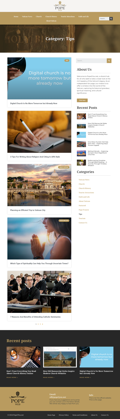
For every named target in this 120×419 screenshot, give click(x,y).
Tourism (82, 218)
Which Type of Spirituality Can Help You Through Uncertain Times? (39, 263)
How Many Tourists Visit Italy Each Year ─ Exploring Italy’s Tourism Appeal (98, 143)
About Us (94, 415)
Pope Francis (84, 210)
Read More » (12, 377)
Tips (80, 214)
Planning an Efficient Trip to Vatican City (27, 210)
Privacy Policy (64, 415)
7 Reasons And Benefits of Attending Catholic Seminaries (35, 317)
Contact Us (83, 223)
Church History (51, 16)
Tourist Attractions (68, 16)
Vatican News (27, 16)
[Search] (111, 18)
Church (39, 16)
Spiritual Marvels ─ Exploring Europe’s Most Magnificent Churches (98, 152)
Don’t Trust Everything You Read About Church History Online (97, 115)
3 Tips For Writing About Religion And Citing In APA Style (35, 157)
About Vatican (51, 21)
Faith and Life (83, 16)
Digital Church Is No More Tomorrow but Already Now (33, 103)
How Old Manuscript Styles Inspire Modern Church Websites (97, 125)
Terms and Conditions (79, 415)
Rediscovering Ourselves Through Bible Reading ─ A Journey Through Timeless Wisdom (97, 163)
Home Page (51, 415)
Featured (82, 205)
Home (16, 16)
